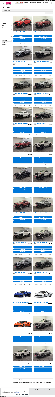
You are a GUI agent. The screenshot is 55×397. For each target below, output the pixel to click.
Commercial (34, 2)
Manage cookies (18, 394)
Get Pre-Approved (22, 72)
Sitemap (36, 389)
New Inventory (26, 2)
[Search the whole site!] (52, 3)
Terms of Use (44, 389)
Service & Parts (45, 2)
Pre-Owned (30, 2)
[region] (15, 392)
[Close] (27, 389)
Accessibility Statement (50, 389)
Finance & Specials (39, 2)
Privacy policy (17, 392)
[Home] (4, 3)
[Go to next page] (52, 377)
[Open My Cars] (50, 3)
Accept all (25, 394)
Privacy (40, 389)
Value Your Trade (22, 38)
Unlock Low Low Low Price (22, 36)
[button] (22, 63)
